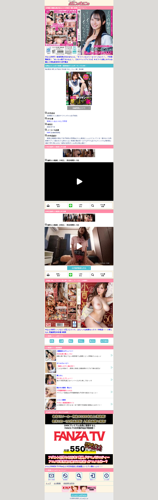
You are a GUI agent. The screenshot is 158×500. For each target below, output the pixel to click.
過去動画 (65, 479)
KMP (48, 132)
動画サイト (92, 479)
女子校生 (104, 341)
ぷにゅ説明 (106, 479)
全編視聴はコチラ (79, 108)
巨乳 (52, 341)
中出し (81, 341)
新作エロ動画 (51, 479)
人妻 (61, 341)
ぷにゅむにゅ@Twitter (79, 495)
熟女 (71, 341)
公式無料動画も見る (79, 268)
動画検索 (79, 479)
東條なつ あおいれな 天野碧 (57, 121)
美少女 (92, 341)
